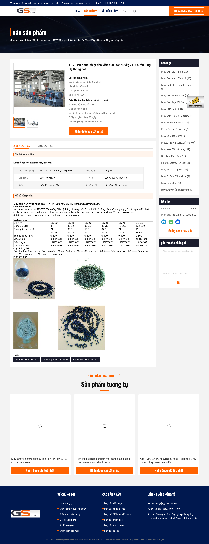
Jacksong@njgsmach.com (77, 3)
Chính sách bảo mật (69, 531)
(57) (176, 87)
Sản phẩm (89, 11)
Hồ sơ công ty (66, 503)
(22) (176, 78)
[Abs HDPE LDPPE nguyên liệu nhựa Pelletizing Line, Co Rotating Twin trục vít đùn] (169, 426)
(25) (176, 115)
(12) (175, 122)
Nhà (77, 11)
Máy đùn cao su (111, 531)
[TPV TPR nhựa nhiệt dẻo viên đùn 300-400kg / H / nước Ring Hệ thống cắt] (39, 88)
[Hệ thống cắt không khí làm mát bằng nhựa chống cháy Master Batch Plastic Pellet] (104, 426)
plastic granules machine (56, 359)
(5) (176, 189)
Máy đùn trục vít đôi (113, 520)
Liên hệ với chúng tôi (69, 520)
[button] (15, 431)
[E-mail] (178, 222)
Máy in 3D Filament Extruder (117, 514)
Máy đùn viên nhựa (41, 40)
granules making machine (85, 359)
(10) (173, 136)
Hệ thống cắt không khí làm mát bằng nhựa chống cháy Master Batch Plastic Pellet (103, 460)
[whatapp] (171, 222)
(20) (173, 156)
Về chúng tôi (109, 11)
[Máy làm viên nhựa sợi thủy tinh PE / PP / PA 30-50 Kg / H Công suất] (40, 426)
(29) (174, 71)
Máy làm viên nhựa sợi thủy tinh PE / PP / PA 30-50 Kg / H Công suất (39, 460)
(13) (172, 109)
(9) (171, 183)
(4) (175, 176)
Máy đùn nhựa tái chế (114, 509)
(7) (175, 129)
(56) (175, 95)
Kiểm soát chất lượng (70, 514)
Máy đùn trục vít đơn (114, 525)
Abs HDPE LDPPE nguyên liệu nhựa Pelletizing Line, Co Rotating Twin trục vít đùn (168, 460)
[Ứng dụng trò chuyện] (164, 222)
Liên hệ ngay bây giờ (179, 230)
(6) (178, 142)
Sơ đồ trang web (67, 525)
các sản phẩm (23, 40)
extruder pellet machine (27, 359)
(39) (175, 102)
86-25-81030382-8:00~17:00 (110, 3)
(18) (176, 162)
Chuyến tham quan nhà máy (73, 509)
